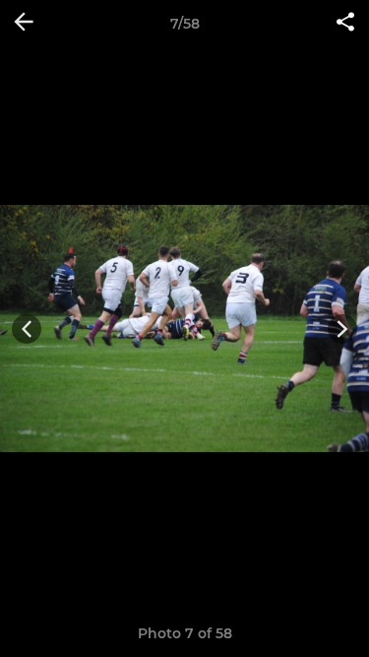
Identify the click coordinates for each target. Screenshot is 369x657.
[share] (345, 23)
